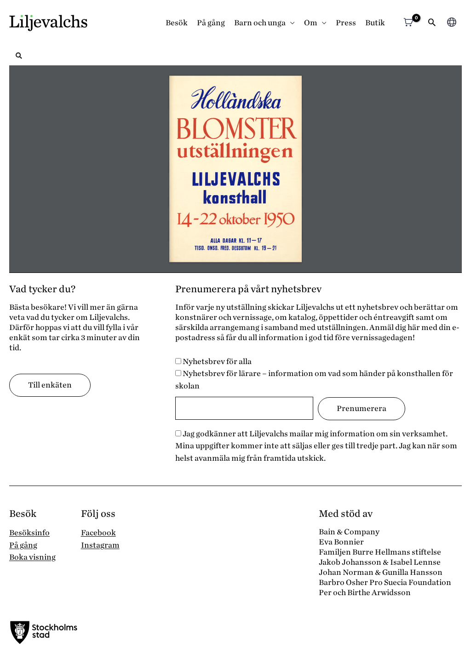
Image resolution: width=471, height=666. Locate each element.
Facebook (98, 532)
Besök (177, 22)
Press (346, 22)
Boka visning (32, 557)
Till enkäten (50, 385)
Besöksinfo (29, 532)
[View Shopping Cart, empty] (408, 23)
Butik (375, 22)
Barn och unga (260, 22)
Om (310, 22)
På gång (211, 22)
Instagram (100, 545)
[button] (432, 23)
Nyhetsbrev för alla (216, 361)
